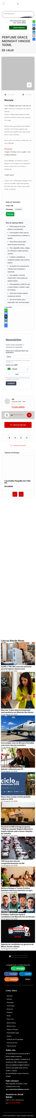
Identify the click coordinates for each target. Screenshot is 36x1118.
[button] (3, 3)
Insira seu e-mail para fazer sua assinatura (17, 351)
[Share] (18, 325)
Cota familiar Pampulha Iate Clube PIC (17, 482)
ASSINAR (11, 383)
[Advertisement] (18, 521)
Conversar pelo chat (19, 425)
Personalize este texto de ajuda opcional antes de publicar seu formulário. (18, 378)
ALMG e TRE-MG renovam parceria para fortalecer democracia (16, 667)
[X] (18, 316)
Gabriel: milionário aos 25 (12, 769)
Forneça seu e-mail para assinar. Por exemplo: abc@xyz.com (18, 361)
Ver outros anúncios (18, 407)
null (13, 399)
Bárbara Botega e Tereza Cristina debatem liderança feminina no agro (16, 889)
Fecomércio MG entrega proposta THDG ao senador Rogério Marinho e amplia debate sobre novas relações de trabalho (17, 830)
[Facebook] (18, 313)
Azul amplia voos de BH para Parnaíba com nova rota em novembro (17, 744)
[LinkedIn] (18, 319)
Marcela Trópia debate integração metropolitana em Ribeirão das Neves (17, 711)
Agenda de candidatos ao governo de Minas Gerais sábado (17, 945)
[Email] (18, 322)
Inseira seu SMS (11, 365)
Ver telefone (18, 209)
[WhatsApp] (18, 310)
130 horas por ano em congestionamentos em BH (12, 862)
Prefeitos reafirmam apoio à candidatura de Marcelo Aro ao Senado (18, 915)
